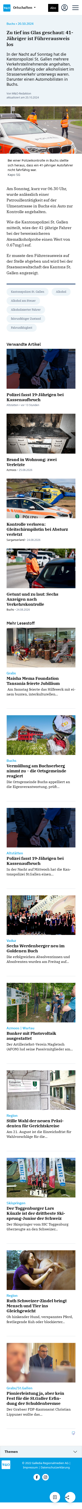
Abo (53, 8)
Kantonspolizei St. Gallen (27, 292)
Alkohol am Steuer (23, 301)
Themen (11, 1451)
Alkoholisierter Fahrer (26, 310)
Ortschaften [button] (23, 7)
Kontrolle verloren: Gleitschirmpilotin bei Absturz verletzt (37, 529)
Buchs (11, 24)
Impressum (30, 1467)
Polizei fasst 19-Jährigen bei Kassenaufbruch (35, 397)
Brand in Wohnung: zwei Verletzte (32, 462)
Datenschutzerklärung (55, 1467)
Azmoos (11, 470)
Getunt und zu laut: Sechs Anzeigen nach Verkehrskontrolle (32, 599)
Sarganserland (15, 540)
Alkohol (61, 292)
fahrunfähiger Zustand (26, 319)
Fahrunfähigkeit (21, 328)
